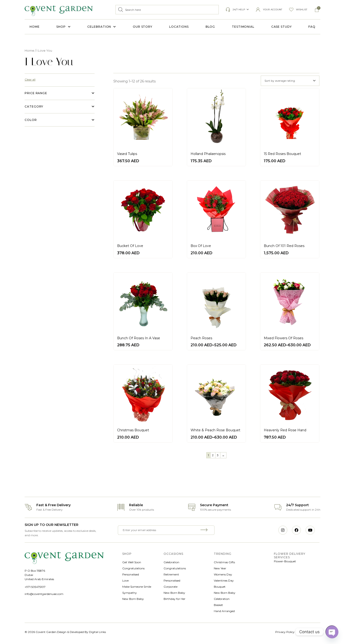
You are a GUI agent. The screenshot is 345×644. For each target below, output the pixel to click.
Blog (210, 26)
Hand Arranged (224, 611)
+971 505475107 (35, 587)
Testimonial (243, 26)
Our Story (142, 26)
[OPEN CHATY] (332, 631)
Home (35, 26)
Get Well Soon (131, 562)
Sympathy (129, 592)
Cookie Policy (311, 632)
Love (125, 580)
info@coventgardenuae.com (44, 594)
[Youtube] (310, 530)
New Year (220, 568)
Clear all (30, 79)
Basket (218, 605)
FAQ (311, 26)
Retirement (171, 574)
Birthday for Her (174, 599)
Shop (61, 26)
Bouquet (220, 586)
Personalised (130, 574)
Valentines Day (224, 580)
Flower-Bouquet (285, 561)
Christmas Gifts (224, 562)
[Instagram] (282, 530)
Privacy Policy (285, 632)
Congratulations (133, 568)
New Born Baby (133, 599)
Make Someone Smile (136, 586)
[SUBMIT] (204, 530)
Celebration (99, 26)
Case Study (281, 26)
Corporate (170, 586)
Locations (179, 26)
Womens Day (223, 574)
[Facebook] (296, 530)
